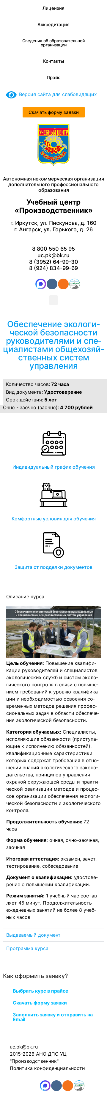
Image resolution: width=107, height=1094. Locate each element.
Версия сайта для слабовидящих (57, 94)
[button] (53, 300)
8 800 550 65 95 (53, 249)
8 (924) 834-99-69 (53, 268)
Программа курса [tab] (27, 948)
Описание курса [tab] (25, 596)
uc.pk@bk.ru (53, 255)
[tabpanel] (53, 765)
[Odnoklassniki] (63, 284)
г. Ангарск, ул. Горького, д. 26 (53, 229)
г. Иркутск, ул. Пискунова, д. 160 (53, 223)
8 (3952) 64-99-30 (53, 262)
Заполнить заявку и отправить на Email (53, 1017)
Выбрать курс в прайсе (40, 991)
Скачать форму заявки (40, 1003)
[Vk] (52, 284)
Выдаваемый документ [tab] (33, 935)
